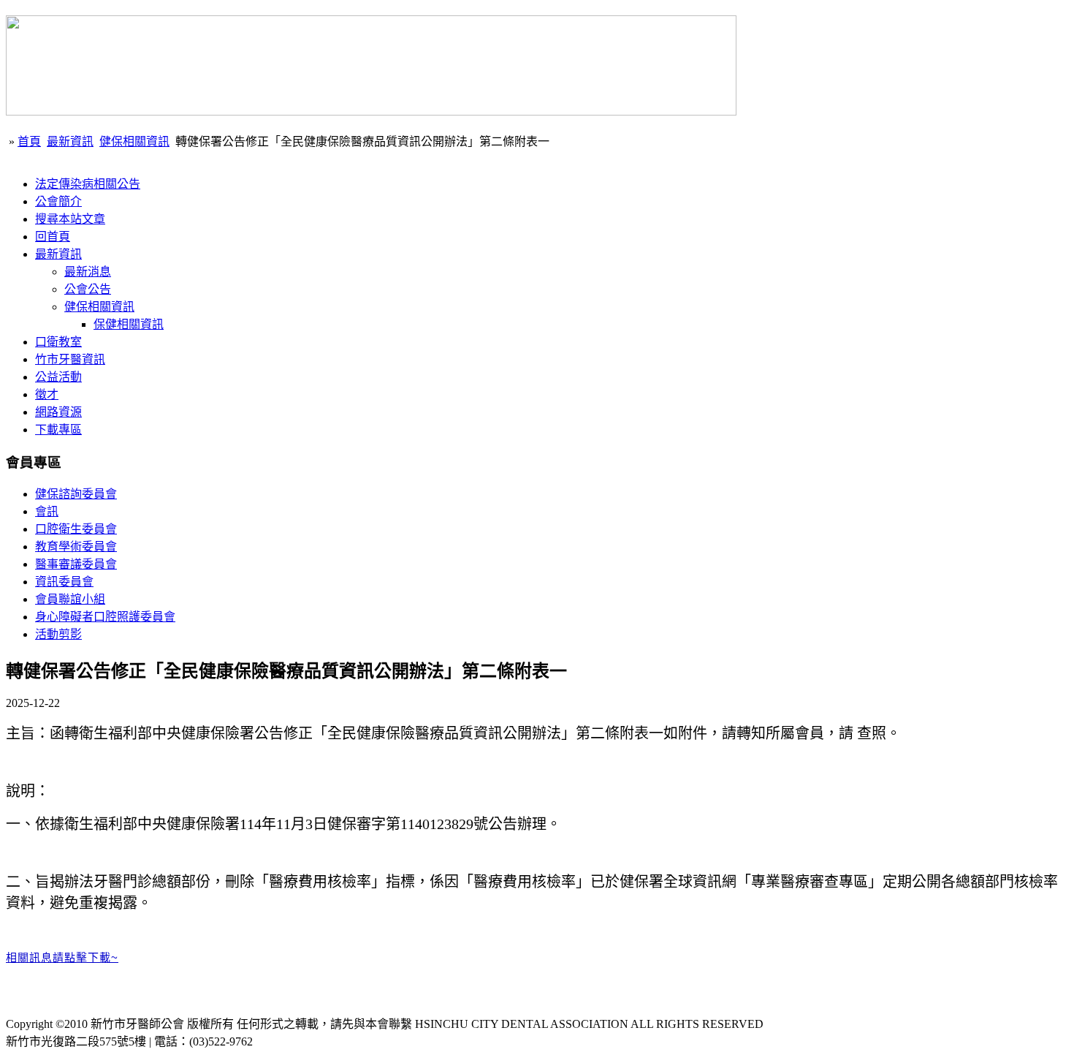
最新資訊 (70, 141)
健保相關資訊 (134, 141)
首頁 (29, 141)
